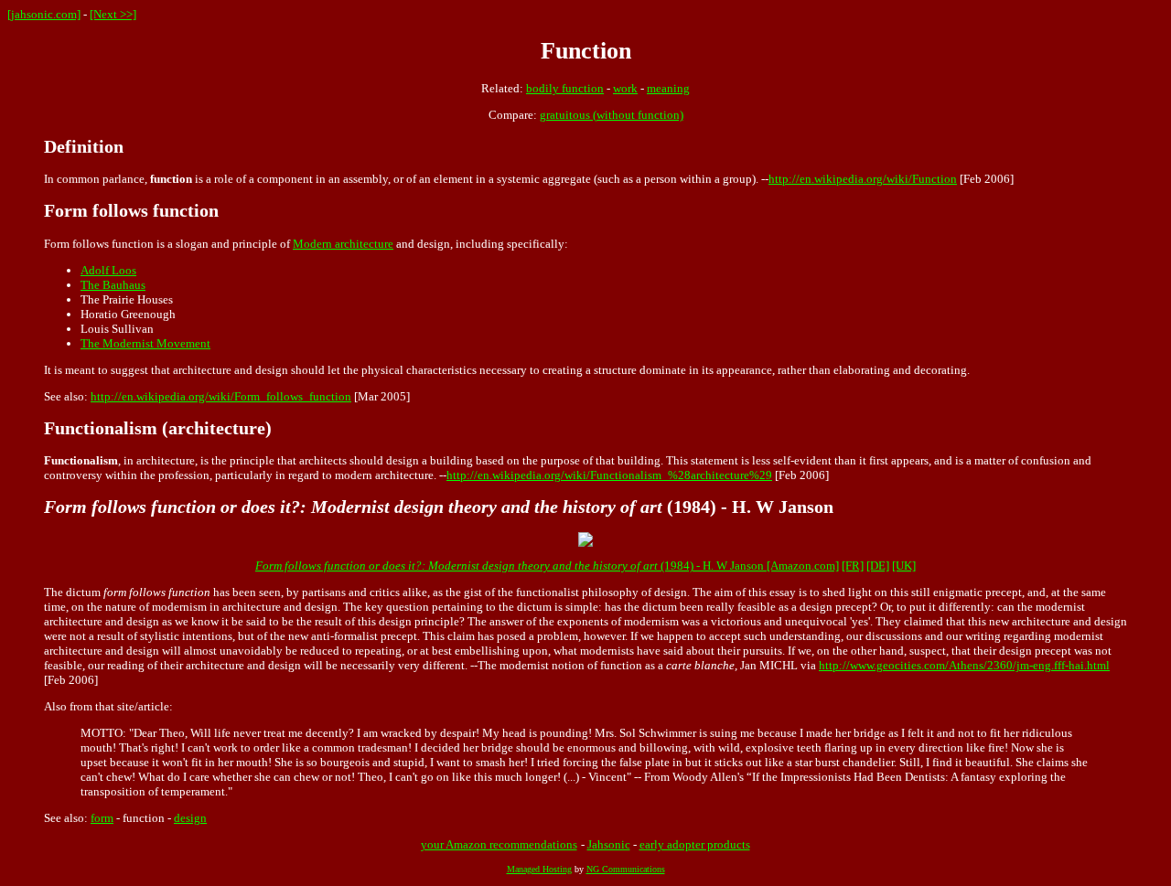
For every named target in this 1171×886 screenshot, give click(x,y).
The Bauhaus (113, 285)
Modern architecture (343, 244)
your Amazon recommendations (499, 844)
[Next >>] (113, 14)
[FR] (853, 565)
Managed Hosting (539, 869)
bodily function (565, 88)
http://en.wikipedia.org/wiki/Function (862, 179)
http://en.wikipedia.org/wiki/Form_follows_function (221, 396)
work (625, 88)
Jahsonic (608, 844)
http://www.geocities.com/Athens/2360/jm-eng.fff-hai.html (964, 665)
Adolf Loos (108, 270)
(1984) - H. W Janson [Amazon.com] (547, 565)
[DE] (877, 565)
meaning (668, 88)
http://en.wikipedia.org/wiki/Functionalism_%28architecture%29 (609, 475)
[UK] (904, 565)
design (190, 818)
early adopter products (694, 844)
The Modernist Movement (145, 343)
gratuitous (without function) (611, 115)
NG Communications (625, 869)
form (102, 818)
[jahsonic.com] (44, 14)
